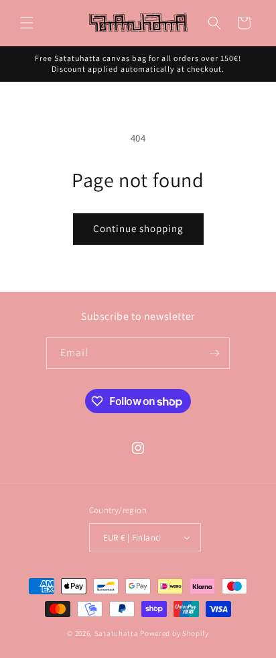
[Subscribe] (214, 353)
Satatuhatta (116, 633)
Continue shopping (138, 228)
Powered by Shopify (174, 633)
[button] (27, 23)
